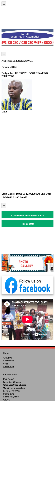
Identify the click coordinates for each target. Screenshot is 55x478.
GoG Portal (8, 379)
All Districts (8, 361)
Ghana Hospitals (11, 397)
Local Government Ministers (27, 215)
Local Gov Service (11, 391)
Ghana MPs (8, 394)
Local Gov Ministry (12, 382)
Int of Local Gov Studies (14, 385)
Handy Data (27, 224)
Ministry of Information (14, 388)
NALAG (6, 400)
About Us (7, 358)
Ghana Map (8, 367)
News (5, 364)
